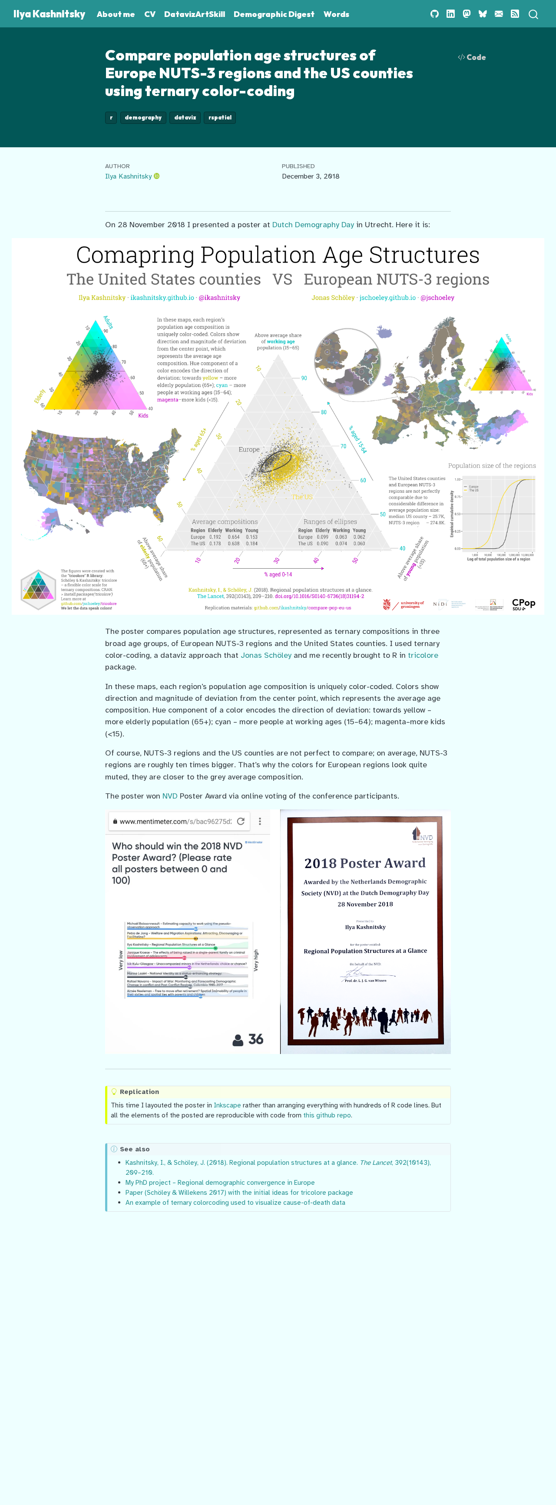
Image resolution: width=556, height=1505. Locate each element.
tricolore (423, 655)
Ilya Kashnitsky (128, 176)
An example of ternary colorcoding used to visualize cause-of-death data (235, 1202)
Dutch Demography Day (313, 224)
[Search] (533, 13)
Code (475, 57)
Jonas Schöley (266, 655)
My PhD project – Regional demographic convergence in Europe (220, 1182)
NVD (170, 796)
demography (143, 117)
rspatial (220, 117)
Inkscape (227, 1105)
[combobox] (534, 13)
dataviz (185, 117)
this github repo (327, 1115)
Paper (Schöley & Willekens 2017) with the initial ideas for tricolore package (239, 1192)
